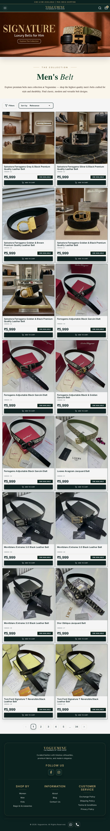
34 (76, 726)
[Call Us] (77, 824)
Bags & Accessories (22, 806)
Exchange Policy (87, 796)
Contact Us (55, 802)
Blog (55, 797)
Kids (23, 802)
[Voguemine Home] (55, 749)
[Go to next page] (84, 726)
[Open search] (100, 8)
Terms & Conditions (87, 805)
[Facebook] (51, 772)
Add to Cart (30, 182)
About (55, 793)
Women (22, 793)
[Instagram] (59, 772)
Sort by (24, 105)
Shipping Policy (87, 801)
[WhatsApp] (70, 824)
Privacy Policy (87, 809)
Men (23, 797)
